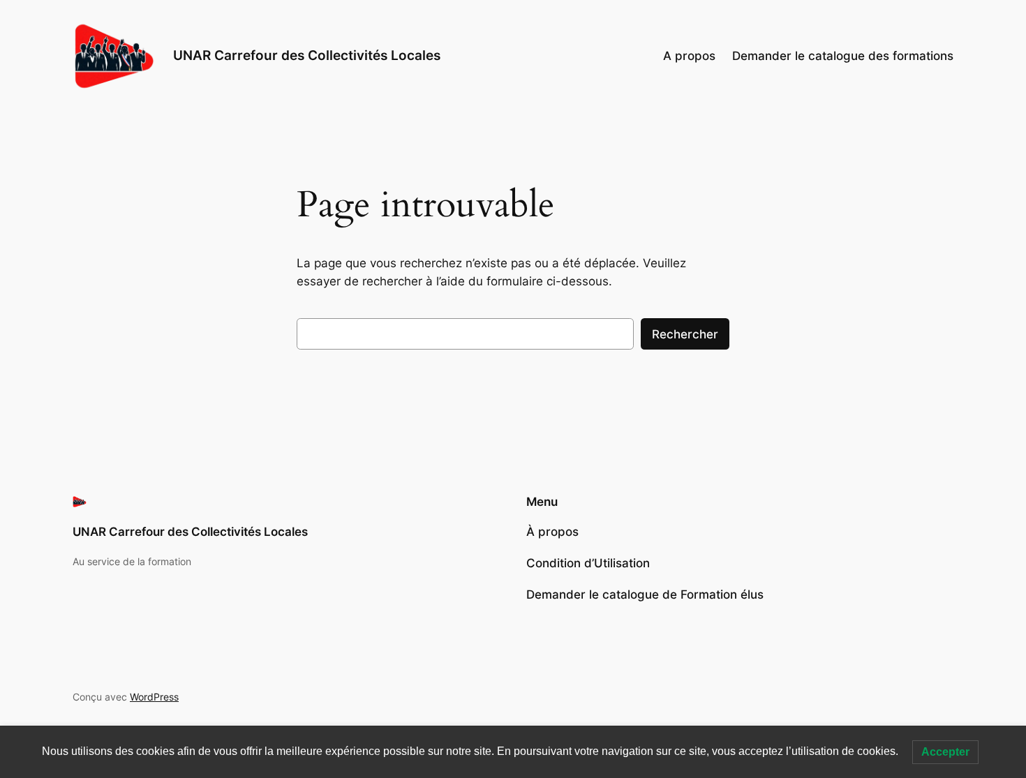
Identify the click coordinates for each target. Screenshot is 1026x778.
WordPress (154, 697)
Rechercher (685, 334)
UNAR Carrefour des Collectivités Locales (306, 55)
